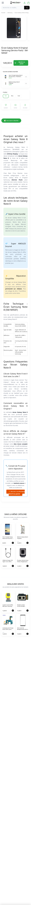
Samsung (9, 12)
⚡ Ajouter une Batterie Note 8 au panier (17, 493)
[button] (6, 96)
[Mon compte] (24, 2)
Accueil (3, 12)
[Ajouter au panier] (26, 76)
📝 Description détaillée (11, 120)
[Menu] (2, 2)
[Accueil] (15, 2)
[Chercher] (27, 7)
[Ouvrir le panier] (28, 3)
